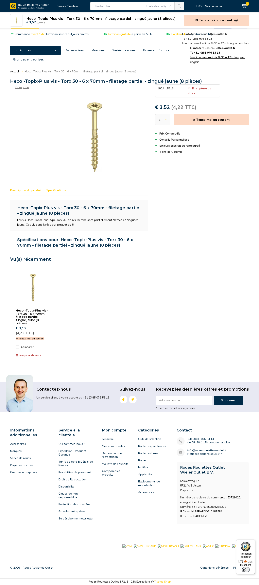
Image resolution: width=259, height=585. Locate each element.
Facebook (123, 399)
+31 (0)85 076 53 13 (200, 439)
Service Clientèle (67, 6)
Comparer (27, 347)
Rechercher (179, 6)
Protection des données (74, 504)
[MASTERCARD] (145, 546)
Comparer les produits (111, 472)
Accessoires (75, 50)
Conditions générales (214, 567)
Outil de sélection (149, 439)
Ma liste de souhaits (115, 464)
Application (145, 474)
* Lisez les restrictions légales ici (175, 407)
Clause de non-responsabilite (68, 495)
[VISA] (127, 546)
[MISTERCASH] (168, 546)
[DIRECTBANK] (190, 546)
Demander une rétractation (112, 455)
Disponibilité (66, 486)
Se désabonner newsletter (75, 518)
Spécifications (56, 190)
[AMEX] (208, 546)
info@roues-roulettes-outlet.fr (206, 450)
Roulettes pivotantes (152, 446)
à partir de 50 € (130, 34)
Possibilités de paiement (74, 472)
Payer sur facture (156, 50)
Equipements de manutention (149, 483)
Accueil (14, 71)
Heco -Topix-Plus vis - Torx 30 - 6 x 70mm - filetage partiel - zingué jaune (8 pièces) (32, 317)
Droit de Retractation (72, 479)
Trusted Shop (162, 581)
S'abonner (228, 400)
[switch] (246, 569)
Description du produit (26, 190)
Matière (143, 467)
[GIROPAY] (222, 546)
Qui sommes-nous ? (71, 444)
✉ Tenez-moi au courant (211, 120)
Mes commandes (113, 446)
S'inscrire (108, 439)
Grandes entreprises (28, 59)
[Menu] (252, 541)
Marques (98, 50)
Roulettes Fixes (148, 453)
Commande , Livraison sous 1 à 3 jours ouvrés (52, 34)
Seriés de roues (124, 50)
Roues (142, 460)
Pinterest (133, 399)
